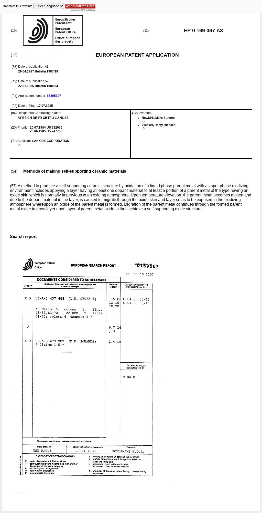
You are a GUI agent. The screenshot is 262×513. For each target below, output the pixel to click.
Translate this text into (17, 6)
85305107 (54, 96)
